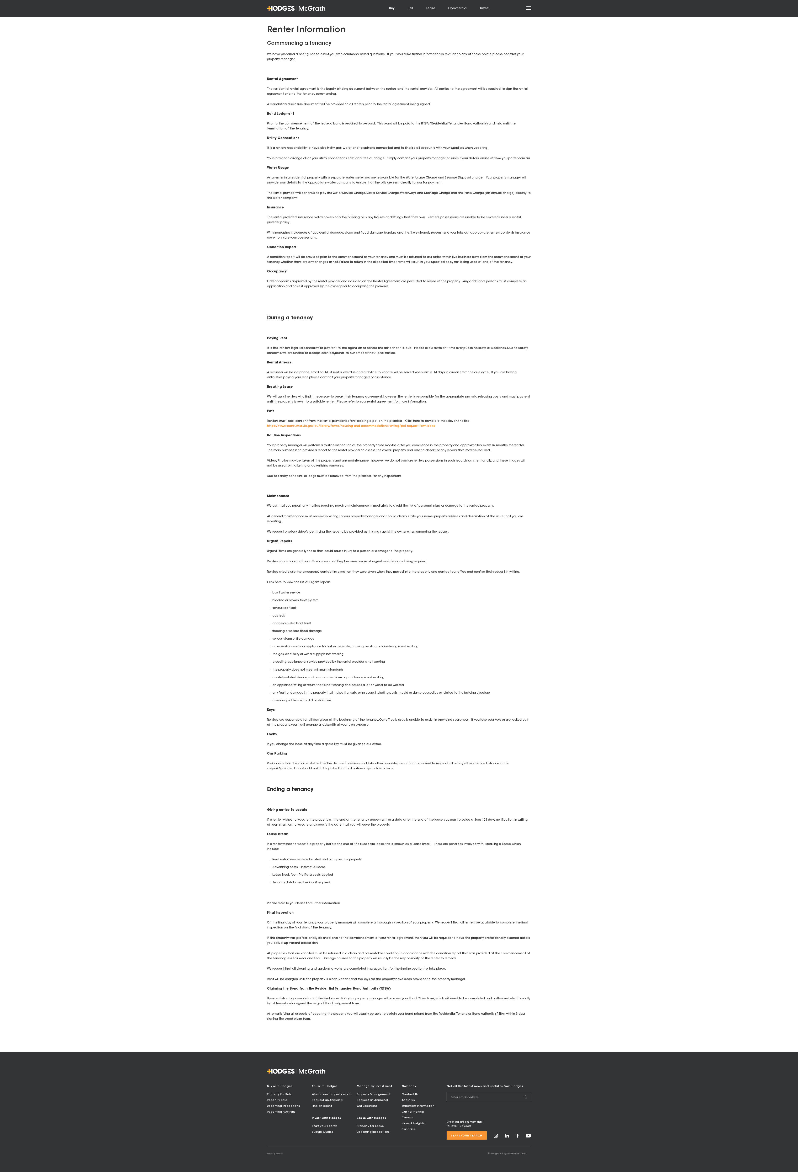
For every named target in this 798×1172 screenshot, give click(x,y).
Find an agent (322, 1106)
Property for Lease (370, 1126)
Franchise (409, 1129)
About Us (408, 1100)
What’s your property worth (331, 1094)
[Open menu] (528, 8)
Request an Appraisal (327, 1100)
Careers (407, 1117)
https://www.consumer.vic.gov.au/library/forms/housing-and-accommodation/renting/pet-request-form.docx (351, 426)
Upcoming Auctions (281, 1111)
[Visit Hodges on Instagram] (496, 1137)
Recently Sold (277, 1100)
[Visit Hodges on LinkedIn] (507, 1137)
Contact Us (410, 1094)
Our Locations (367, 1106)
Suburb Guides (322, 1132)
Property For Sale (279, 1094)
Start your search (324, 1126)
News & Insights (413, 1123)
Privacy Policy (275, 1154)
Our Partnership (413, 1111)
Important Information (418, 1106)
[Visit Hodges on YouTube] (528, 1136)
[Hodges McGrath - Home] (296, 8)
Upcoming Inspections (283, 1106)
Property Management (373, 1094)
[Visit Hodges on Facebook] (517, 1137)
